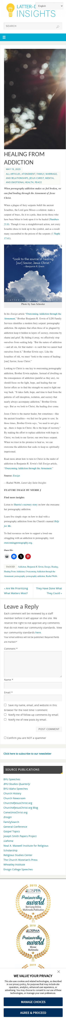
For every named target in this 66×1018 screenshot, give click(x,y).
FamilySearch (11, 822)
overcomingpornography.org (18, 542)
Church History (12, 793)
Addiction (22, 566)
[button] (58, 972)
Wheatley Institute (14, 864)
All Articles (13, 173)
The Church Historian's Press (20, 859)
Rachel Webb (51, 576)
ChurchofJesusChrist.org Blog (21, 807)
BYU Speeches (12, 779)
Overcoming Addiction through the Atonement (28, 468)
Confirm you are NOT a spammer (26, 738)
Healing (54, 566)
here (38, 632)
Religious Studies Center (18, 855)
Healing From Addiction (14, 571)
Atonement (29, 173)
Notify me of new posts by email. (27, 719)
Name (8, 679)
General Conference (15, 826)
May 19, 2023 (13, 169)
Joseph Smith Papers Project (20, 836)
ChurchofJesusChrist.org (18, 803)
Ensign (47, 566)
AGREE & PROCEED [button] (33, 1013)
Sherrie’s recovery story (25, 504)
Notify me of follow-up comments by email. (33, 714)
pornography (19, 576)
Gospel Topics (12, 831)
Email (8, 692)
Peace (38, 182)
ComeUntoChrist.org (15, 812)
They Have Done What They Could (49, 591)
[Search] (57, 27)
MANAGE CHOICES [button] (33, 1002)
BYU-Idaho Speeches (16, 788)
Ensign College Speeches (18, 869)
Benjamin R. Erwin (35, 566)
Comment (11, 648)
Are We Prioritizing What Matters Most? (16, 591)
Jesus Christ (36, 178)
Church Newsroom (15, 798)
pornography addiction (35, 576)
